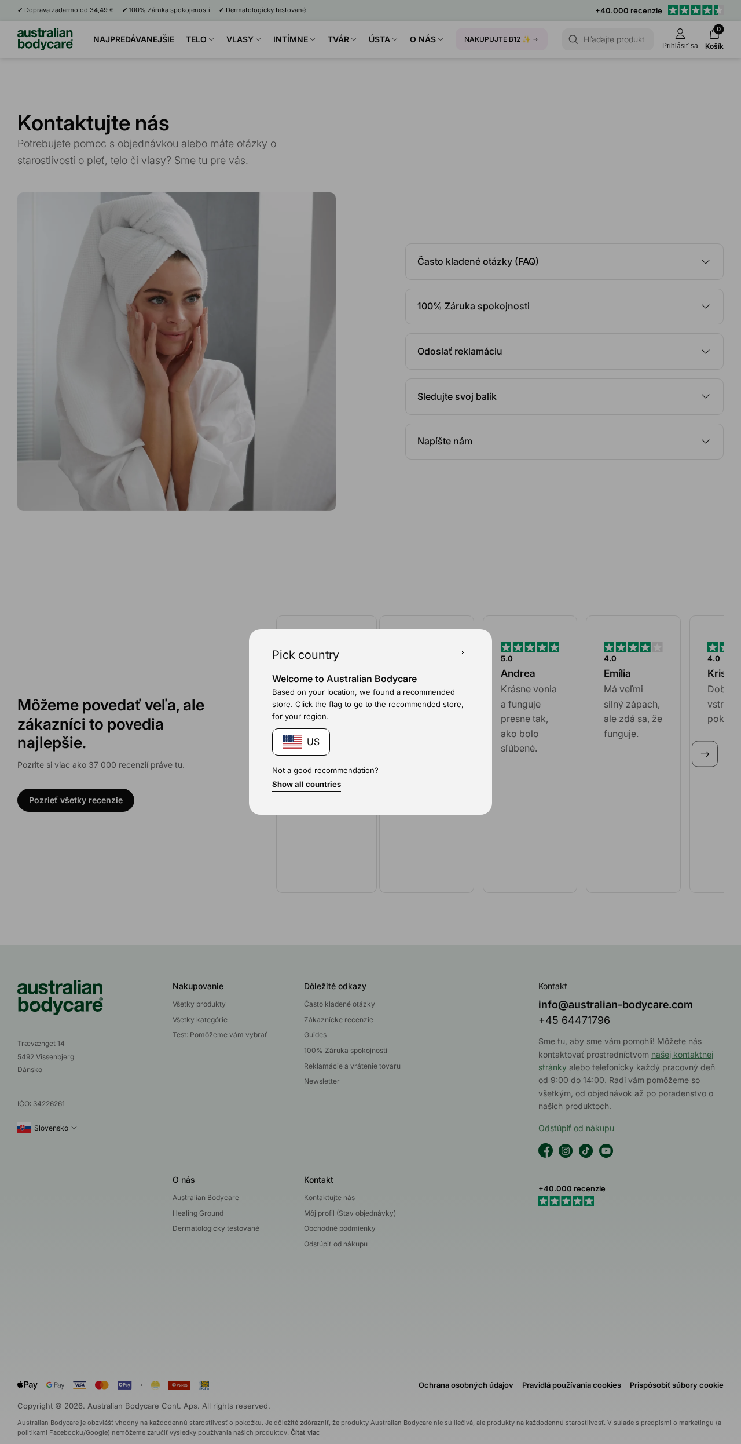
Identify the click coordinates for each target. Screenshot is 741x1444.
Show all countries (306, 784)
